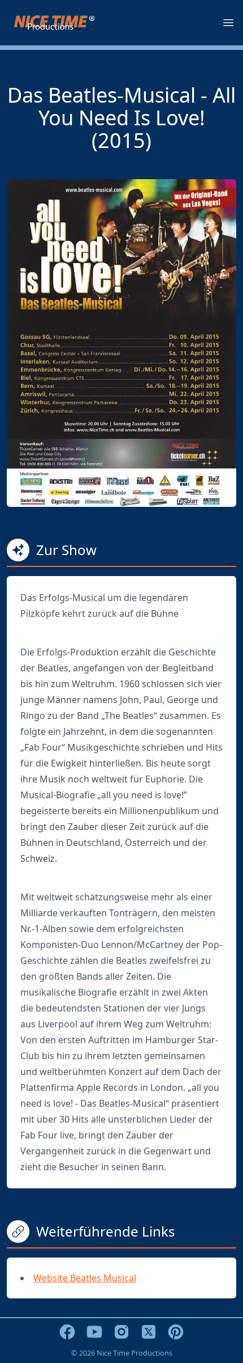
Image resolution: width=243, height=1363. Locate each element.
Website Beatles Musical (84, 1278)
